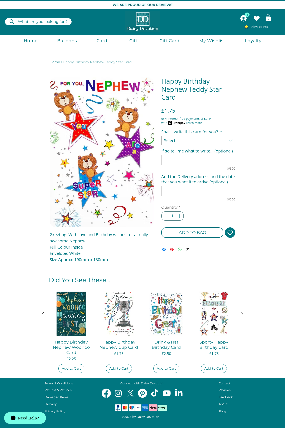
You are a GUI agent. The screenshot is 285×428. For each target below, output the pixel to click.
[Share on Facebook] (163, 249)
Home (55, 62)
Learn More (194, 123)
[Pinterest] (142, 393)
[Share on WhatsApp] (179, 249)
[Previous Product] (42, 313)
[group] (142, 333)
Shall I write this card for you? (191, 131)
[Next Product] (242, 313)
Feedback (226, 397)
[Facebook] (106, 393)
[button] (268, 17)
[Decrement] (165, 216)
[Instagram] (118, 393)
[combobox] (198, 140)
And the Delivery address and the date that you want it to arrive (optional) (198, 179)
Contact (224, 383)
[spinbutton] (173, 216)
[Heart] (257, 18)
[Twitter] (130, 393)
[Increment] (180, 216)
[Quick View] (71, 314)
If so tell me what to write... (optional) (197, 151)
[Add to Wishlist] (230, 232)
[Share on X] (187, 249)
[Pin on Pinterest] (171, 249)
